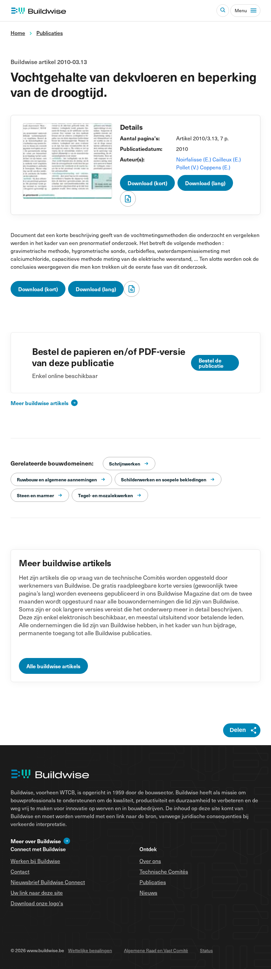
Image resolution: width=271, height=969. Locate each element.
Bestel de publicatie (211, 363)
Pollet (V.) (188, 167)
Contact (20, 871)
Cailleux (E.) (227, 159)
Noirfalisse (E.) (194, 159)
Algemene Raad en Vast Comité (156, 950)
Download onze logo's (37, 903)
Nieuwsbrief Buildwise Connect (48, 882)
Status (206, 950)
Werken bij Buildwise (35, 861)
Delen (238, 730)
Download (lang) (205, 183)
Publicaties (152, 882)
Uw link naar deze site (37, 892)
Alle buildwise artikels (53, 666)
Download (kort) (147, 183)
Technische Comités (163, 871)
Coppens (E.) (215, 167)
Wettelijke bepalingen (90, 950)
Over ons (150, 861)
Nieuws (148, 892)
